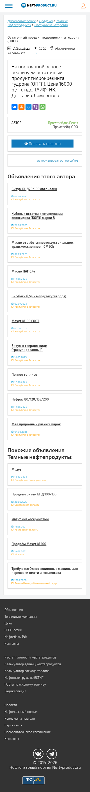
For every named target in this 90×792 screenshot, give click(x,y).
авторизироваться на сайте (57, 160)
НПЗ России (13, 630)
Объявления (13, 610)
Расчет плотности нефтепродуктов (30, 657)
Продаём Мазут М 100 (29, 544)
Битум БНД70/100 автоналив (34, 189)
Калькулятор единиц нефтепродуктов (32, 664)
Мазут (17, 469)
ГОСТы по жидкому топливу (25, 684)
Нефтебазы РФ (15, 637)
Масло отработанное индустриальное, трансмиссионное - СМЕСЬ (43, 244)
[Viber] (35, 107)
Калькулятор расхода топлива (27, 671)
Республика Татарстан (51, 25)
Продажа (45, 21)
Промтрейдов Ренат (63, 123)
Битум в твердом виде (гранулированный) (29, 348)
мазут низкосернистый (30, 519)
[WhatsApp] (43, 107)
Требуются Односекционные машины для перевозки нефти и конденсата (45, 571)
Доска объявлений (22, 21)
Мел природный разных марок (36, 424)
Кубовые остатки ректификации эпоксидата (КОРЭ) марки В (37, 216)
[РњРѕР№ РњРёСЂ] (29, 107)
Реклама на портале (19, 718)
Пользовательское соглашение (27, 732)
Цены (8, 623)
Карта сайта (13, 725)
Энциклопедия (15, 691)
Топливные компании (20, 616)
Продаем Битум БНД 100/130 (34, 494)
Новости (10, 705)
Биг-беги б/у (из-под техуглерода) (39, 296)
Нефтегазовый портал (21, 712)
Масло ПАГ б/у (23, 271)
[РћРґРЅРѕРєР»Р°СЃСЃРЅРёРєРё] (21, 107)
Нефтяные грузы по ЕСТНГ (24, 678)
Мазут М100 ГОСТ (25, 321)
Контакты (11, 643)
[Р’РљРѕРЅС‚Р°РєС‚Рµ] (15, 107)
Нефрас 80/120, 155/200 (30, 399)
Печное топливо (24, 374)
